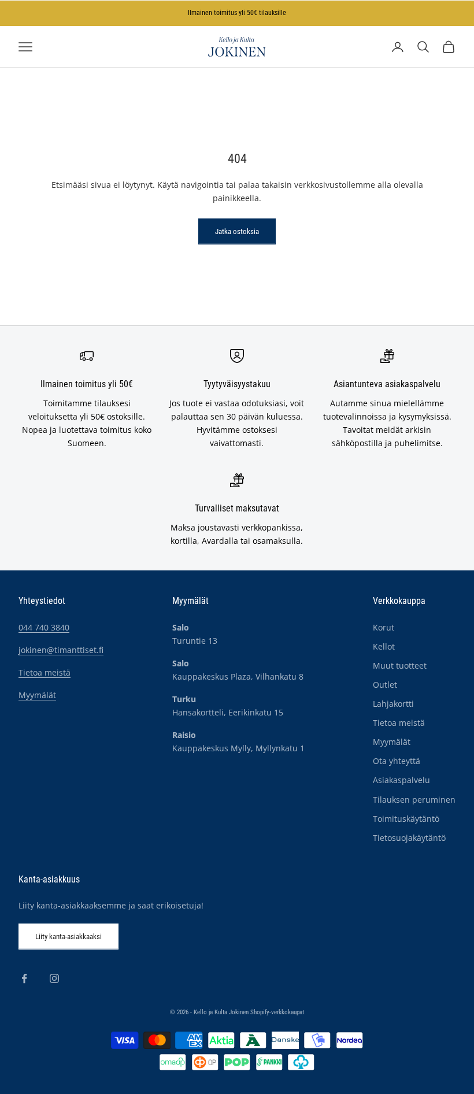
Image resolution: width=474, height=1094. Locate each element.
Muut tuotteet (400, 665)
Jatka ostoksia (237, 231)
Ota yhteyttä (396, 760)
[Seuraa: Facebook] (24, 978)
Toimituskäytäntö (406, 818)
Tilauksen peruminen (414, 799)
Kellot (384, 646)
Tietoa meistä (44, 672)
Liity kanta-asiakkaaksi (68, 936)
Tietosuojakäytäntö (409, 837)
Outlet (385, 684)
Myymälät (37, 694)
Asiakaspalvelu (401, 779)
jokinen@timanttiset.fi (60, 649)
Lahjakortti (393, 703)
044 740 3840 (43, 627)
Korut (383, 627)
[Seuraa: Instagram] (54, 978)
